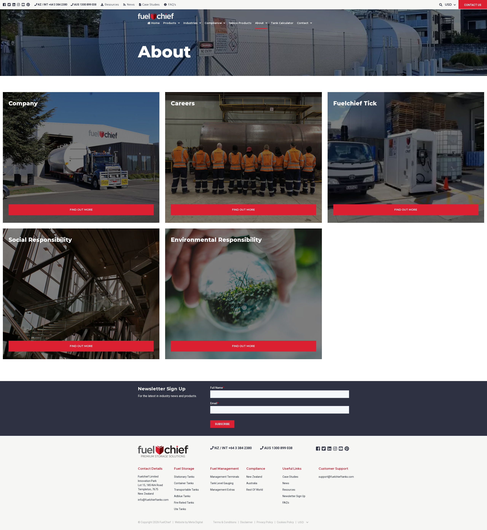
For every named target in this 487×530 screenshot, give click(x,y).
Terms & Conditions (224, 522)
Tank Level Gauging (221, 483)
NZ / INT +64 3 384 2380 (52, 4)
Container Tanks (184, 483)
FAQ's (285, 502)
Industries (190, 23)
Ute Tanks (180, 509)
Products (169, 23)
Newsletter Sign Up (293, 496)
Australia (251, 483)
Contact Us (472, 4)
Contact (302, 23)
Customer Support (333, 468)
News (130, 4)
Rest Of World (254, 489)
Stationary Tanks (184, 476)
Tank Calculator (282, 23)
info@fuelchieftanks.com (153, 499)
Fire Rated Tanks (184, 502)
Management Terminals (224, 476)
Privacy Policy (265, 522)
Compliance (213, 23)
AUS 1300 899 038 (84, 4)
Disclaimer (246, 522)
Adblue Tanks (182, 496)
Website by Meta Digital (189, 522)
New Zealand (254, 476)
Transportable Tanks (186, 489)
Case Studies (150, 4)
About (259, 23)
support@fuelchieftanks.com (336, 476)
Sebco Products (240, 23)
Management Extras (222, 489)
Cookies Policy (285, 522)
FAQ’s (171, 4)
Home (155, 23)
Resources (111, 4)
